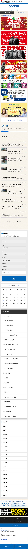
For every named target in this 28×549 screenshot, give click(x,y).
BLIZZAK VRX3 (7, 401)
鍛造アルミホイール (8, 387)
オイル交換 (6, 382)
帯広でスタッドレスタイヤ (10, 397)
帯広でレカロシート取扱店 (10, 416)
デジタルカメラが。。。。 (9, 199)
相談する (7, 546)
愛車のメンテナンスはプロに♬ (11, 344)
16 (3, 300)
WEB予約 (6, 378)
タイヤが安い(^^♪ (8, 316)
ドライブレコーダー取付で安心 (11, 358)
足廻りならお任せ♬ (8, 320)
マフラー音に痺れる (8, 325)
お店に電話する (7, 12)
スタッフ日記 (5, 311)
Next (18, 221)
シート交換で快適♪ (8, 330)
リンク (3, 521)
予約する (21, 546)
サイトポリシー (5, 518)
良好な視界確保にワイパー (10, 406)
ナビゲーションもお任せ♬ (10, 339)
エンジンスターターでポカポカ (11, 363)
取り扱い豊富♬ (7, 373)
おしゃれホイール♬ (8, 354)
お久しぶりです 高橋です (9, 177)
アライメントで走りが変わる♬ (11, 335)
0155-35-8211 (7, 15)
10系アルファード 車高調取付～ (17, 192)
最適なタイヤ (7, 392)
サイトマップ (18, 521)
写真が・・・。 (6, 214)
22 (24, 300)
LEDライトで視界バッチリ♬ (10, 349)
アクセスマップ (22, 12)
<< (9, 285)
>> (18, 285)
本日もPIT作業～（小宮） (15, 158)
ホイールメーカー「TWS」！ (16, 151)
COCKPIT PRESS (16, 1)
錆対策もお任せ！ (8, 411)
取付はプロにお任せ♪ (8, 368)
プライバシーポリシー (20, 518)
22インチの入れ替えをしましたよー (11, 144)
